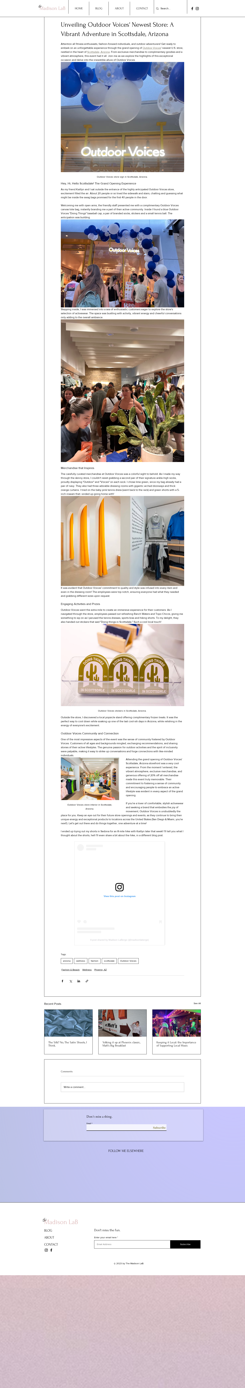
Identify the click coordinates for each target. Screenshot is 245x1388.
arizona (66, 960)
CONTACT (51, 1244)
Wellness (87, 969)
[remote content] (122, 893)
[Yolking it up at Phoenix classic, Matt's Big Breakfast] (122, 1023)
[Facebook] (192, 8)
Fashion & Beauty (71, 969)
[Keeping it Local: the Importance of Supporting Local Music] (176, 1023)
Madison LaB (61, 1222)
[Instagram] (197, 8)
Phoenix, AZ (100, 969)
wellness (80, 960)
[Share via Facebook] (62, 981)
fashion (94, 960)
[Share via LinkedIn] (78, 981)
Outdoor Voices (128, 960)
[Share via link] (86, 981)
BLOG (48, 1230)
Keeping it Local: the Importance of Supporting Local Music (176, 1044)
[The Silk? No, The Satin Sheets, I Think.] (68, 1023)
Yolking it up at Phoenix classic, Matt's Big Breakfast (121, 1044)
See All (197, 1003)
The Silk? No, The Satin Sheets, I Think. (67, 1044)
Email (88, 1123)
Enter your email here (105, 1237)
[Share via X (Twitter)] (70, 981)
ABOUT (49, 1237)
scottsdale (109, 960)
